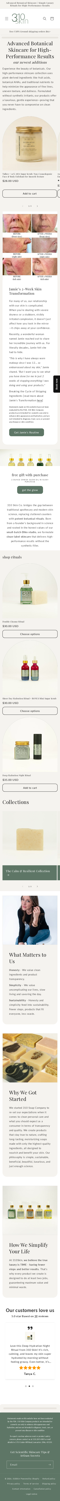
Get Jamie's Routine (26, 432)
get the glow (30, 489)
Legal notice (31, 1494)
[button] (6, 18)
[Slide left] (22, 206)
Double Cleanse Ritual (13, 621)
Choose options (30, 634)
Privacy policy (13, 1484)
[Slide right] (37, 206)
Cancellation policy (42, 1489)
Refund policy (48, 1479)
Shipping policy (49, 1484)
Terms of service (31, 1484)
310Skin (16, 1479)
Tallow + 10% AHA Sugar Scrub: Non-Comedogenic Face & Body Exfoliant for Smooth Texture (27, 175)
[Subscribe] (49, 1465)
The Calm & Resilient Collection (28, 871)
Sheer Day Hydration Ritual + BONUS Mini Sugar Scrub (29, 698)
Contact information (21, 1489)
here (39, 400)
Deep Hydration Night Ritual (16, 775)
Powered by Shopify (30, 1479)
